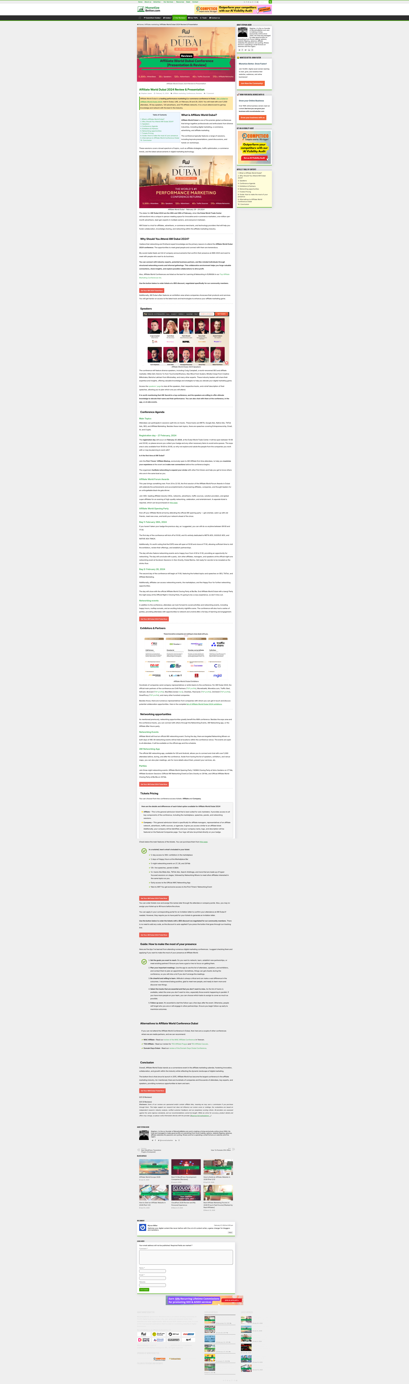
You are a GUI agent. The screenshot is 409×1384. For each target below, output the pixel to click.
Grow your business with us (253, 117)
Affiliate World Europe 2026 (149, 1177)
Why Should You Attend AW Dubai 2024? (157, 122)
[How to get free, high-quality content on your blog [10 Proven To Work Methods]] (209, 1367)
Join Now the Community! (252, 83)
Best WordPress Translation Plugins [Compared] (151, 1150)
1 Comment (210, 93)
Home (140, 2)
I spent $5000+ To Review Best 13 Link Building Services (260, 1337)
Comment (143, 1248)
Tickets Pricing (146, 133)
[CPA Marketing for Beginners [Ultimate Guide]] (209, 1357)
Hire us (199, 1381)
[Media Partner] (144, 1334)
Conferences (190, 93)
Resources (180, 2)
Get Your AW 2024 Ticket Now (152, 290)
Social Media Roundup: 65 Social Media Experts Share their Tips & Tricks (225, 1328)
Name (142, 1268)
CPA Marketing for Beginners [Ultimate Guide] (223, 1357)
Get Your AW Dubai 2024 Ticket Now (154, 619)
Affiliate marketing (152, 24)
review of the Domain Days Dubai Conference (187, 1048)
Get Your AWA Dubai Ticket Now (152, 1091)
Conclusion (146, 140)
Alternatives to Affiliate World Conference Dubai (159, 138)
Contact (195, 2)
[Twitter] (248, 2)
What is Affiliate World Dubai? (152, 119)
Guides (168, 18)
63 (229, 1333)
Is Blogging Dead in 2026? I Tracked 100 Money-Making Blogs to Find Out (261, 1347)
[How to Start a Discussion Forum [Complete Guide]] (209, 1348)
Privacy (158, 1381)
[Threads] (255, 2)
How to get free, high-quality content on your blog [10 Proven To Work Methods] (225, 1367)
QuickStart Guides (153, 18)
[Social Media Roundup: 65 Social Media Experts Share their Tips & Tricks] (209, 1329)
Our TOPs (194, 18)
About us (148, 2)
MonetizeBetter (144, 1369)
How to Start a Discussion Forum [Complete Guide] (223, 1347)
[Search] (270, 2)
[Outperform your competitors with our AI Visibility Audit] (254, 147)
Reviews (199, 93)
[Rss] (244, 2)
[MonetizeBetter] (149, 8)
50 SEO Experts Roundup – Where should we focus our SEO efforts (225, 1338)
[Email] (257, 2)
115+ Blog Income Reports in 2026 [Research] (259, 1358)
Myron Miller (153, 1225)
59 (231, 1351)
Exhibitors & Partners (149, 129)
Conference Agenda (149, 126)
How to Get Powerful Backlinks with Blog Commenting (224, 1319)
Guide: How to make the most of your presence (159, 136)
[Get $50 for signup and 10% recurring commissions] (204, 1300)
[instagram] (252, 2)
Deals (188, 2)
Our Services (168, 2)
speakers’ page (155, 386)
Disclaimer (167, 1381)
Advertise (156, 2)
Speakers (144, 124)
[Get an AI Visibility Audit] (233, 9)
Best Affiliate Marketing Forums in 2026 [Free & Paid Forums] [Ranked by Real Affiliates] (218, 1205)
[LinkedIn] (250, 2)
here (180, 692)
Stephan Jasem (146, 93)
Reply (230, 1232)
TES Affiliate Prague (179, 1044)
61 (231, 1342)
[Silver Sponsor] (159, 1359)
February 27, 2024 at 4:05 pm (223, 1225)
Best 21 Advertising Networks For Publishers (262, 1366)
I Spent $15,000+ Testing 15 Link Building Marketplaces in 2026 (262, 1319)
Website (142, 1282)
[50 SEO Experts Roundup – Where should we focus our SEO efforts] (209, 1338)
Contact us (215, 18)
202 (233, 1323)
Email (142, 1275)
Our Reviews (180, 18)
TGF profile (191, 688)
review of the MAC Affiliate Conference (179, 1040)
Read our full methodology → (201, 1116)
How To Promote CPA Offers (221, 1149)
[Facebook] (246, 2)
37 (216, 1372)
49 (231, 1361)
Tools (204, 18)
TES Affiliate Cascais (199, 1044)
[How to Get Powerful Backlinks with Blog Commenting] (209, 1319)
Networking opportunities (150, 131)
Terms (151, 1381)
